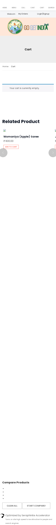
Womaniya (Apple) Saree (21, 136)
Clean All (12, 505)
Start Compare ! (36, 505)
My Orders (23, 13)
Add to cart (11, 147)
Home (6, 66)
